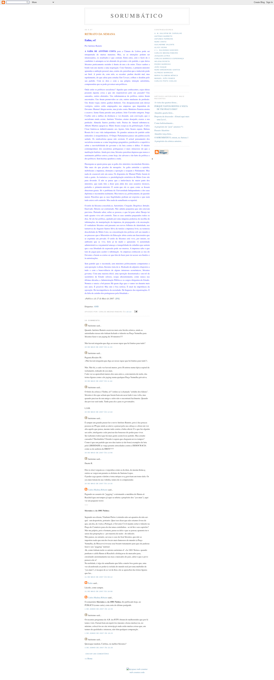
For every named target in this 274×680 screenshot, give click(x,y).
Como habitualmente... (164, 123)
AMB (96, 306)
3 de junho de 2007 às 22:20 (99, 647)
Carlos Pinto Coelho (165, 81)
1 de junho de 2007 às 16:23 (99, 633)
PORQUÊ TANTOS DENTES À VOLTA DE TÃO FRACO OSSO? (171, 108)
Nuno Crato (160, 42)
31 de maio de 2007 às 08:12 (99, 577)
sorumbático (137, 15)
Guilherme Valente (164, 44)
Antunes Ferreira (163, 39)
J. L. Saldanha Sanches (166, 50)
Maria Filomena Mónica (166, 75)
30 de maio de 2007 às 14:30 (99, 483)
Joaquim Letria (162, 56)
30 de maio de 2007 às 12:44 (99, 412)
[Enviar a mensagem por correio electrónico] (135, 311)
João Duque (160, 67)
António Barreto (163, 36)
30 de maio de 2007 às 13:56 (99, 453)
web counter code (137, 672)
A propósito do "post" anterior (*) (168, 126)
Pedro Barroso (162, 64)
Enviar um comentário (97, 654)
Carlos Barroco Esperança (169, 58)
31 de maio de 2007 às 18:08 (99, 591)
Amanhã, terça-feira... (163, 133)
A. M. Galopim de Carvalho (168, 33)
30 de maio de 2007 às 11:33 (98, 347)
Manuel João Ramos (164, 78)
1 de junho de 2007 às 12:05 (99, 609)
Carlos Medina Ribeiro (98, 489)
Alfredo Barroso (163, 72)
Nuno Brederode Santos (167, 70)
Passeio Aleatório (161, 130)
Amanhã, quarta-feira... (164, 112)
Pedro (90, 583)
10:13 (128, 312)
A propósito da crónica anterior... (168, 141)
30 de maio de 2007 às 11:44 (98, 381)
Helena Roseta (162, 61)
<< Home (88, 658)
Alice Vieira (160, 47)
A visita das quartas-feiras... (166, 102)
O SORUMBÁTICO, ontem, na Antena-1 (171, 137)
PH (117, 298)
